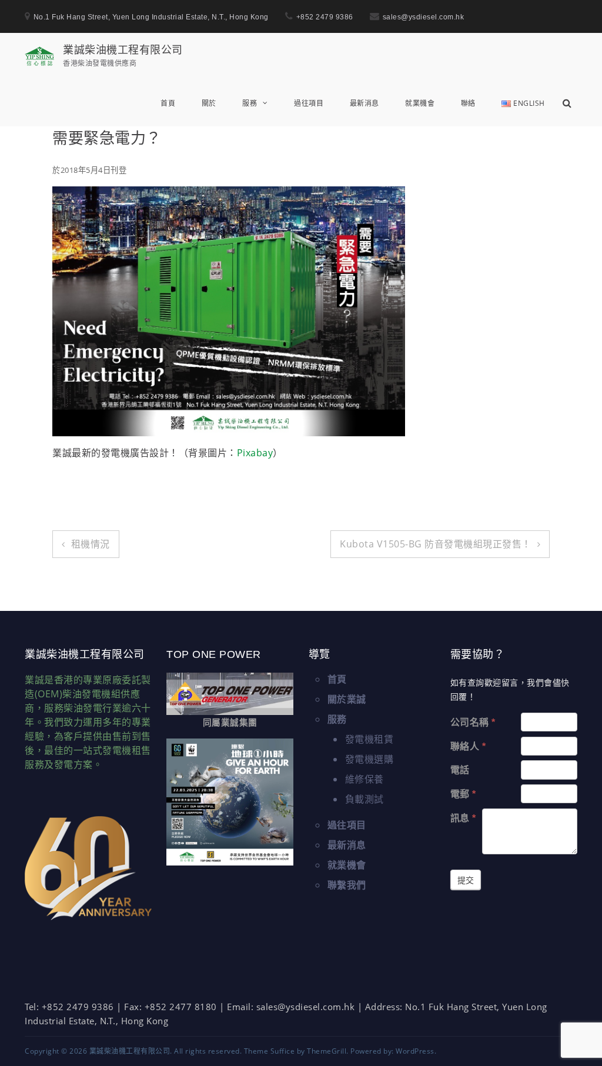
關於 (209, 103)
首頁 (167, 103)
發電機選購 (369, 759)
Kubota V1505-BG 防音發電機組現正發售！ (435, 543)
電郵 (463, 794)
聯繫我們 (346, 884)
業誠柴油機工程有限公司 (123, 49)
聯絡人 (468, 746)
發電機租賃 (369, 739)
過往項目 (308, 103)
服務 (249, 103)
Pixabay (255, 452)
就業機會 (419, 103)
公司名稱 (473, 722)
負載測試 (364, 799)
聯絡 (468, 103)
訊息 (463, 818)
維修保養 (364, 779)
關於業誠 (346, 699)
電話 (460, 770)
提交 (465, 880)
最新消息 (364, 103)
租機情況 (90, 543)
